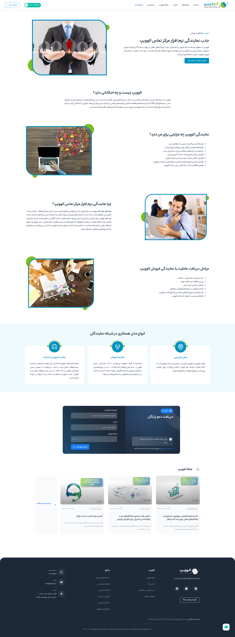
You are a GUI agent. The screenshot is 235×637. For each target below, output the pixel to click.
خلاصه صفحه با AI (190, 600)
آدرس (55, 590)
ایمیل (115, 422)
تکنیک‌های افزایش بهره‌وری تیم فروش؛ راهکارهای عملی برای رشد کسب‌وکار (180, 517)
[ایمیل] (61, 582)
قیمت (175, 5)
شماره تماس (52, 570)
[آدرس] (61, 594)
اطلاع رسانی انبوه (104, 596)
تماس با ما (151, 584)
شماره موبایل (112, 433)
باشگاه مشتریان (104, 590)
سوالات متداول (149, 596)
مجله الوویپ (163, 5)
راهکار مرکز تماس (104, 584)
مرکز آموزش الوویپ (103, 609)
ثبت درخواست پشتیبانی (146, 590)
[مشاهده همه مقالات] (55, 504)
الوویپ (206, 33)
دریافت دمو (13, 5)
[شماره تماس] (61, 572)
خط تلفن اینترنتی (104, 602)
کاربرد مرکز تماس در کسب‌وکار (90, 516)
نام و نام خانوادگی (110, 410)
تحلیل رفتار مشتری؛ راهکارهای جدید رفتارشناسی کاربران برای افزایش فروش (133, 517)
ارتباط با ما (139, 5)
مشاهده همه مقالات (43, 503)
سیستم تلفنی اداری (103, 577)
